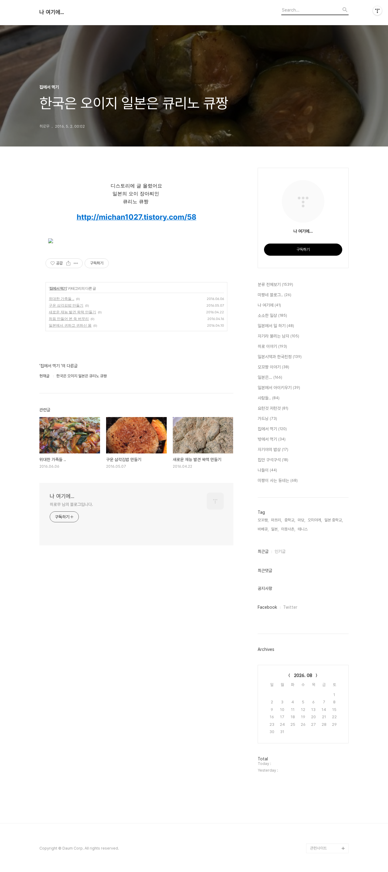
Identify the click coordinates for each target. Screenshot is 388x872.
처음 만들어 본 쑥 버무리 (69, 318)
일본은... (270, 377)
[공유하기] (68, 263)
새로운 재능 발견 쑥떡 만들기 (72, 312)
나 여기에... (51, 12)
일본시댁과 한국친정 (280, 356)
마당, (301, 520)
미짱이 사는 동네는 (278, 480)
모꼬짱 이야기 (273, 367)
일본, (275, 529)
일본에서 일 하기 (276, 325)
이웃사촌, (288, 529)
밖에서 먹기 (272, 439)
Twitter (290, 607)
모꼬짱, (263, 520)
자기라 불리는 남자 (278, 336)
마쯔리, (276, 520)
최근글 (263, 551)
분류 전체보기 (275, 284)
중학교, (289, 520)
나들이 (267, 470)
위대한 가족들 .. (61, 298)
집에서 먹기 (58, 288)
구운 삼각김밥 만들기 (66, 305)
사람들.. (268, 398)
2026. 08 (303, 675)
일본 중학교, (333, 520)
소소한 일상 (272, 315)
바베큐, (263, 529)
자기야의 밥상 (273, 449)
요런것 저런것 (273, 408)
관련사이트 (318, 848)
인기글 (280, 551)
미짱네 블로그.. (274, 294)
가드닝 (267, 418)
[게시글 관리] (76, 263)
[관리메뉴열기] (377, 10)
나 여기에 (269, 305)
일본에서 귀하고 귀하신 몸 (70, 325)
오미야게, (315, 520)
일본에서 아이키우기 (279, 387)
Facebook (267, 607)
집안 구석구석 (273, 459)
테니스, (303, 529)
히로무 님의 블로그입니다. (71, 504)
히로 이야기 (272, 346)
